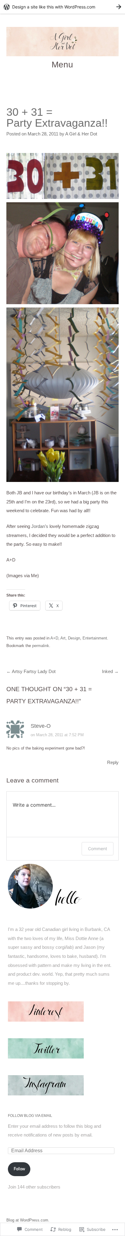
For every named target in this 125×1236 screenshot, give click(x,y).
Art (63, 638)
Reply (113, 762)
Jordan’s (39, 526)
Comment (97, 848)
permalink (40, 646)
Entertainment (95, 638)
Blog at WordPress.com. (27, 1220)
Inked (110, 671)
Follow (19, 1169)
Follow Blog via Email (30, 1116)
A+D (54, 638)
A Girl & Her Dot (81, 134)
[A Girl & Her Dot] (62, 41)
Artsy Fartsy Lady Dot (31, 671)
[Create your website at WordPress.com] (62, 7)
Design (74, 638)
